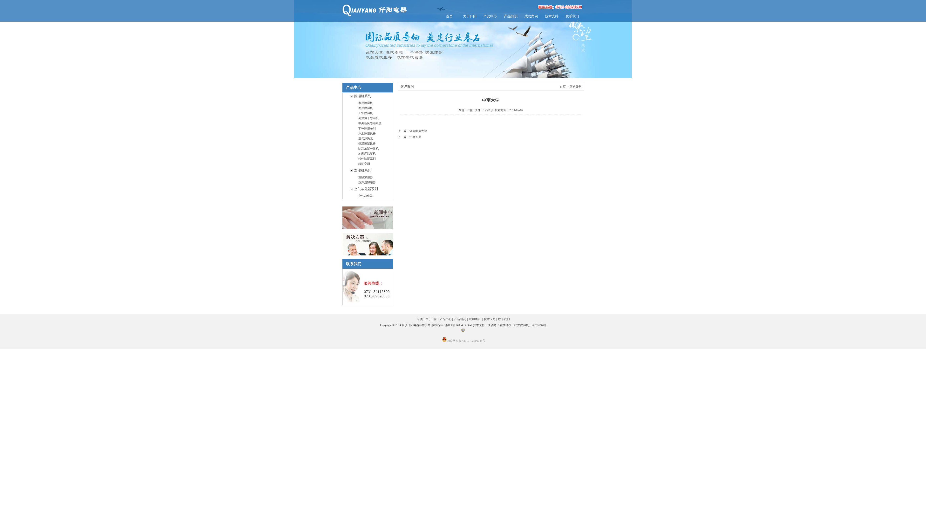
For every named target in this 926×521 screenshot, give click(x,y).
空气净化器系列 (366, 189)
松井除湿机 (521, 325)
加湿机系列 (362, 170)
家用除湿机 (365, 103)
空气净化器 (365, 196)
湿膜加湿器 (365, 177)
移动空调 (364, 163)
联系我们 (572, 16)
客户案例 (575, 86)
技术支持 (551, 16)
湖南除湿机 (539, 325)
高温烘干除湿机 (368, 118)
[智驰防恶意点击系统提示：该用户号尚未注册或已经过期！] (463, 331)
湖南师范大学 (418, 131)
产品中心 (490, 16)
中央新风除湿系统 (369, 123)
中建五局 (415, 137)
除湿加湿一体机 (368, 148)
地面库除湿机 (367, 153)
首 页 (419, 319)
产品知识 (510, 16)
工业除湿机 (365, 113)
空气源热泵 (365, 138)
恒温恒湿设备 (367, 143)
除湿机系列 (362, 96)
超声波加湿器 (367, 182)
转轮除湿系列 (367, 158)
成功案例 (531, 16)
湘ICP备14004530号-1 (458, 325)
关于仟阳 (470, 16)
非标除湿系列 (367, 128)
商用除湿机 (365, 108)
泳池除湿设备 (367, 133)
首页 (449, 16)
